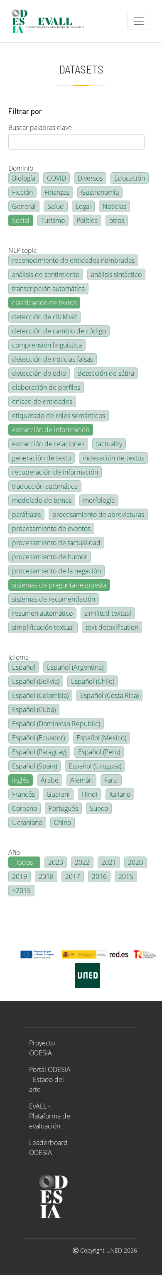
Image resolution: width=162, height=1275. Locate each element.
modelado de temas (41, 500)
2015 (125, 876)
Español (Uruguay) (95, 766)
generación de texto (41, 458)
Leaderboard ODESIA (48, 1147)
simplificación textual (43, 627)
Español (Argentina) (75, 667)
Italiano (119, 794)
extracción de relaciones (48, 443)
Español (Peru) (99, 751)
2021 (108, 862)
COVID (56, 178)
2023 (55, 862)
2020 (135, 862)
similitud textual (107, 613)
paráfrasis (26, 514)
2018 (46, 876)
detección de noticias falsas (52, 359)
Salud (55, 206)
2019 (19, 876)
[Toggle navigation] (138, 21)
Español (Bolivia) (35, 681)
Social (20, 220)
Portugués (63, 808)
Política (87, 220)
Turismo (53, 220)
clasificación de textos (44, 302)
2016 (99, 876)
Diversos (90, 178)
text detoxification (112, 627)
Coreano (24, 808)
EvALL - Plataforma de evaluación (49, 1116)
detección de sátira (106, 373)
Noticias (114, 206)
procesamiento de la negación (56, 570)
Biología (23, 178)
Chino (62, 822)
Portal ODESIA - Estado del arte (50, 1079)
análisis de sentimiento (45, 274)
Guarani (58, 794)
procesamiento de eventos (51, 528)
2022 (82, 862)
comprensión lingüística (47, 345)
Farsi (111, 780)
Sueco (99, 808)
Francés (23, 794)
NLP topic (22, 250)
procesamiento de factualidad (56, 542)
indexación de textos (113, 458)
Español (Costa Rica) (109, 695)
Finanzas (56, 192)
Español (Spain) (34, 766)
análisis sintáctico (116, 274)
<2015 (21, 890)
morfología (99, 500)
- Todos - (24, 862)
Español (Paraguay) (39, 751)
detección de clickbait (44, 316)
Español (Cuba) (34, 709)
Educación (129, 178)
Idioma (18, 657)
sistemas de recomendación (53, 599)
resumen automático (42, 613)
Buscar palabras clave (40, 127)
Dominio (20, 168)
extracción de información (50, 429)
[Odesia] (51, 21)
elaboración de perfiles (46, 387)
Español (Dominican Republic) (56, 723)
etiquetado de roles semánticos (58, 415)
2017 (72, 876)
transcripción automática (48, 288)
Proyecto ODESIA (42, 1047)
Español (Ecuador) (38, 737)
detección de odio (39, 373)
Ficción (22, 192)
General (24, 206)
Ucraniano (27, 822)
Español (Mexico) (101, 737)
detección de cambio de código (59, 330)
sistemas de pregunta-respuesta (59, 585)
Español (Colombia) (40, 695)
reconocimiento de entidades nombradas (73, 260)
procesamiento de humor (49, 556)
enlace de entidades (42, 401)
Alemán (81, 780)
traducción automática (45, 486)
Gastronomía (100, 192)
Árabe (50, 780)
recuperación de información (55, 472)
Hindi (89, 794)
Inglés (20, 780)
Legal (83, 206)
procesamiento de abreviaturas (98, 514)
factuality (109, 443)
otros (116, 220)
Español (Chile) (92, 681)
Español (23, 667)
